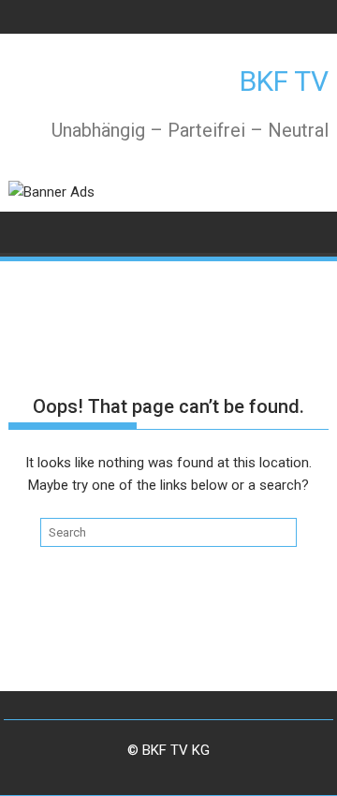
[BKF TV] (26, 231)
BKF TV (284, 81)
